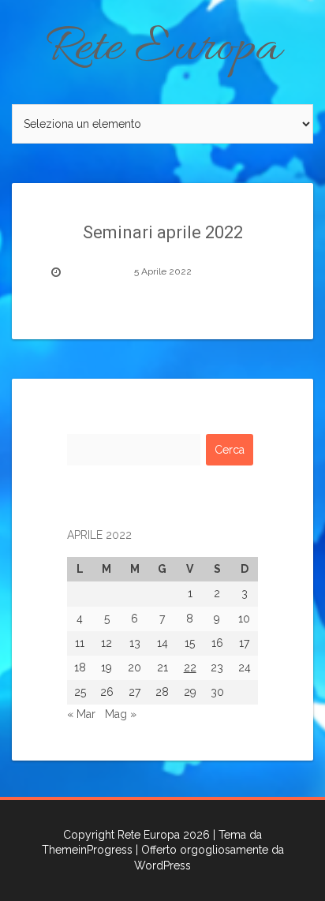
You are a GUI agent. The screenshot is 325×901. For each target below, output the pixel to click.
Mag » (120, 714)
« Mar (81, 714)
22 (190, 667)
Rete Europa (163, 49)
